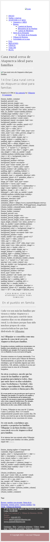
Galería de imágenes (25, 527)
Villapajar (31, 93)
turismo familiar (26, 505)
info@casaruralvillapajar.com (19, 519)
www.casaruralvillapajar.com (14, 522)
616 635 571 (16, 517)
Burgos (3, 503)
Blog (14, 527)
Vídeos (36, 527)
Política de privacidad (16, 529)
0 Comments (7, 95)
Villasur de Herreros (13, 507)
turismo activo (14, 505)
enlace (11, 442)
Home (3, 68)
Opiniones (7, 527)
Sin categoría (12, 68)
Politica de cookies (32, 529)
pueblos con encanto (14, 503)
